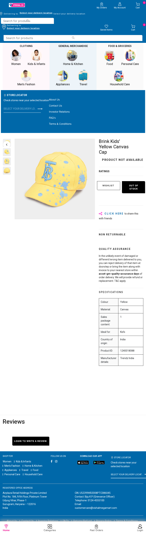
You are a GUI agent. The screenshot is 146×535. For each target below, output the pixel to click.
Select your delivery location (36, 13)
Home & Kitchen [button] (73, 64)
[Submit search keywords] (27, 20)
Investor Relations (59, 111)
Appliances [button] (63, 84)
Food (35, 470)
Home (6, 530)
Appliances (10, 470)
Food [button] (109, 64)
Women (7, 461)
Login (140, 530)
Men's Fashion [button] (26, 84)
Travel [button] (83, 84)
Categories (50, 530)
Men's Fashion (12, 465)
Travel (24, 470)
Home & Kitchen (33, 465)
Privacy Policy (103, 520)
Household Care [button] (120, 84)
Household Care (34, 474)
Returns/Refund (82, 520)
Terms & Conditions (60, 123)
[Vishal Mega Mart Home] (17, 5)
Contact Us (55, 105)
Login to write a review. (30, 441)
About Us (54, 99)
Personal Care (12, 474)
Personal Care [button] (130, 64)
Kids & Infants (23, 461)
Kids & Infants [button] (36, 64)
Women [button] (16, 64)
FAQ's (52, 117)
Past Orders (96, 530)
